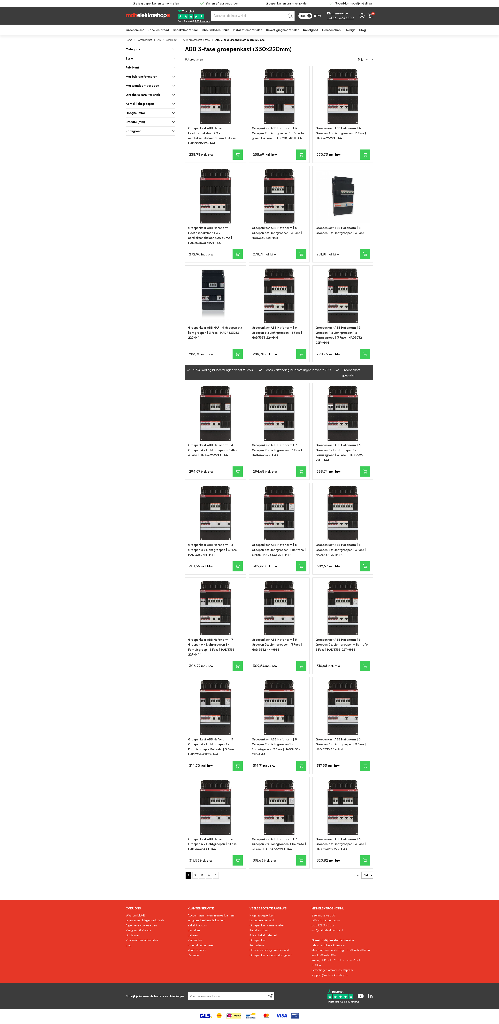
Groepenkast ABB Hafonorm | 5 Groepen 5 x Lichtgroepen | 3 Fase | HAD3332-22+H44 (277, 233)
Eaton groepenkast (262, 920)
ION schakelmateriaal (263, 935)
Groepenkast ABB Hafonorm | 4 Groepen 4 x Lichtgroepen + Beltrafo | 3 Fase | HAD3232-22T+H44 (215, 450)
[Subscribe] (270, 996)
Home (129, 39)
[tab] (150, 49)
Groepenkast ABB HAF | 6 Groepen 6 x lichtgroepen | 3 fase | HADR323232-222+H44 (215, 332)
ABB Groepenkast (167, 39)
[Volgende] (216, 875)
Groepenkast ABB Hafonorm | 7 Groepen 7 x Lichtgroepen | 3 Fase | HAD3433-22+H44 (277, 450)
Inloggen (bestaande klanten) (206, 920)
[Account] (362, 15)
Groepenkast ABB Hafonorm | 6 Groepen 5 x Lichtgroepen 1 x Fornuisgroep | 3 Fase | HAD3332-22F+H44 (339, 452)
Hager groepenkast (262, 915)
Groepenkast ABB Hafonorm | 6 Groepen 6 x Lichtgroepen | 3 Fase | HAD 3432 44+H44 (213, 844)
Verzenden (195, 940)
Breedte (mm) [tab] (135, 122)
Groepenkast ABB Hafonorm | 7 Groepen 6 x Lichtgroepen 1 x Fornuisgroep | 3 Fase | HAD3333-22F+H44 (212, 647)
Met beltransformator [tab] (141, 76)
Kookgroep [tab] (133, 131)
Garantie (193, 955)
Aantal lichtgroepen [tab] (140, 104)
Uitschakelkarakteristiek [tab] (143, 95)
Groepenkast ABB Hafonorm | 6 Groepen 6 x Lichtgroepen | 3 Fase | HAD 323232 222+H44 (341, 844)
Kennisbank (257, 945)
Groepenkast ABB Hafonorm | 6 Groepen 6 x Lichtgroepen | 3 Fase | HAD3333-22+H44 (277, 332)
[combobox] (253, 16)
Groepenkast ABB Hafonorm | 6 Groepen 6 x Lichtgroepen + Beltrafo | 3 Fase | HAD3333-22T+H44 (343, 644)
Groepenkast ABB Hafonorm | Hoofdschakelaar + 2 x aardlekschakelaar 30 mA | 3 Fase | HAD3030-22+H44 (212, 135)
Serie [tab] (129, 58)
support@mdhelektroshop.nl (329, 975)
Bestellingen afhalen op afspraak (332, 970)
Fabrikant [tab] (132, 67)
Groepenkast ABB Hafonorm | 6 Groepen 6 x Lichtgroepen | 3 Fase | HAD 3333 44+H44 (341, 744)
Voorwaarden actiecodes (142, 940)
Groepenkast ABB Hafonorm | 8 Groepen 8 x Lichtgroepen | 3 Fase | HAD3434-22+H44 (341, 550)
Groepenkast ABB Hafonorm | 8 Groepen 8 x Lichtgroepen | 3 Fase (340, 230)
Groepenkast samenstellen (267, 925)
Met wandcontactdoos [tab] (142, 85)
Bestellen (194, 930)
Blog (128, 945)
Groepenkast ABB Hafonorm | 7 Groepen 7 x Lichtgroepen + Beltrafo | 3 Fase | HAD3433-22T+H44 (279, 844)
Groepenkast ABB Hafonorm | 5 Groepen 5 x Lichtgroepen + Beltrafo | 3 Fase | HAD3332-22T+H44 (279, 550)
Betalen (193, 935)
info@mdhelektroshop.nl (327, 930)
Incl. (302, 15)
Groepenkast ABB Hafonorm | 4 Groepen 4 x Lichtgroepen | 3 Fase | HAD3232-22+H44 (341, 133)
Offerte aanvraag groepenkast (269, 950)
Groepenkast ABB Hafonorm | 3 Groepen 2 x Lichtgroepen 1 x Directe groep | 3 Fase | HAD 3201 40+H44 (278, 133)
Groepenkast (145, 39)
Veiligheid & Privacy (138, 930)
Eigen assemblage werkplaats (145, 920)
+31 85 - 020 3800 (340, 18)
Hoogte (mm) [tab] (135, 113)
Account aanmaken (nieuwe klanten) (211, 915)
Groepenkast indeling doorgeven (271, 955)
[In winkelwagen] (238, 154)
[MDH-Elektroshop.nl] (148, 16)
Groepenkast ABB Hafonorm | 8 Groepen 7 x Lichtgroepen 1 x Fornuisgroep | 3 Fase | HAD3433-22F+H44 (276, 747)
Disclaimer (132, 935)
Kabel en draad (259, 930)
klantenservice (197, 950)
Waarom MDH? (135, 915)
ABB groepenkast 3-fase (196, 39)
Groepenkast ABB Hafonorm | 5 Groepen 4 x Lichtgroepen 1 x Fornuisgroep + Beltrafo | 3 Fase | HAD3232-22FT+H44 (212, 747)
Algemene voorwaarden (141, 925)
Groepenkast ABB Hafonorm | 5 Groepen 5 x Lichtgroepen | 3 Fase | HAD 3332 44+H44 (277, 644)
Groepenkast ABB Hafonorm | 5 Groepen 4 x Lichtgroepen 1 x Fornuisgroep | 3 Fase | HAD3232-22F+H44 (339, 335)
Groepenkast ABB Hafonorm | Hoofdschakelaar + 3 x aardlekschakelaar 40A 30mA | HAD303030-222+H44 (210, 235)
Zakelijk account (198, 925)
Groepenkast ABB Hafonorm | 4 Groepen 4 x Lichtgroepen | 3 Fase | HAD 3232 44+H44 (213, 550)
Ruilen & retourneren (201, 945)
